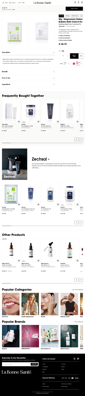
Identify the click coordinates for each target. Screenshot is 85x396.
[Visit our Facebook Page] (78, 359)
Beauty (67, 15)
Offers (62, 369)
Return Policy (64, 386)
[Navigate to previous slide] (4, 305)
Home (43, 364)
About (43, 384)
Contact (63, 364)
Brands (63, 366)
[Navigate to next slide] (80, 305)
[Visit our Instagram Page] (74, 359)
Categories (45, 366)
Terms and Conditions (66, 384)
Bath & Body (75, 15)
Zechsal (61, 15)
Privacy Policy (45, 386)
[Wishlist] (75, 2)
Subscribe (34, 364)
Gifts (43, 372)
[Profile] (79, 2)
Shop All (44, 369)
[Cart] (82, 2)
